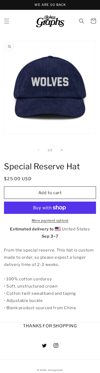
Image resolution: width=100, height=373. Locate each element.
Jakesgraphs (55, 370)
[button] (7, 21)
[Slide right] (62, 150)
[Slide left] (38, 150)
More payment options (50, 220)
